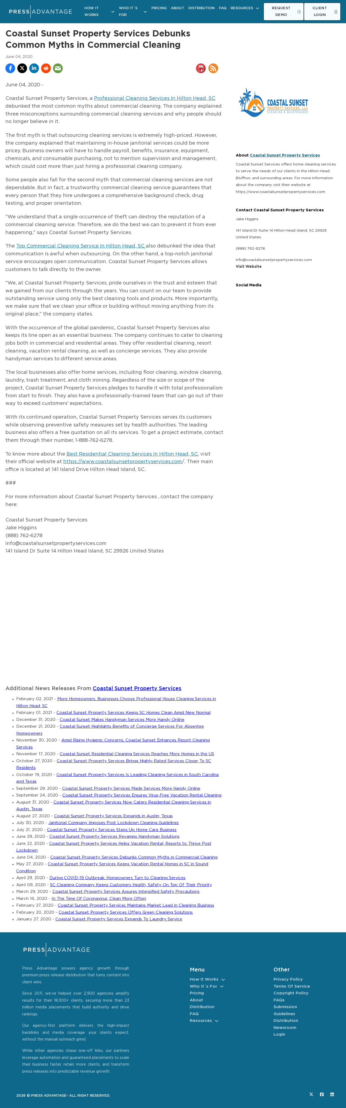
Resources (242, 8)
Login (279, 1034)
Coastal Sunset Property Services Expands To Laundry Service (118, 919)
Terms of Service (292, 986)
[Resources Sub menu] (257, 8)
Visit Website (249, 266)
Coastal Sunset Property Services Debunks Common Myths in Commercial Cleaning (134, 857)
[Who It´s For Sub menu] (145, 11)
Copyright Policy (291, 993)
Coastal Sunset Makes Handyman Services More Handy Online (122, 719)
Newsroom (285, 1027)
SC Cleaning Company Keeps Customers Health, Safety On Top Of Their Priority (131, 885)
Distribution (201, 8)
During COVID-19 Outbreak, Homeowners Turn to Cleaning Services (117, 878)
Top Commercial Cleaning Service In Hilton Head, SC (81, 246)
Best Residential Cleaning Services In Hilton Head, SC (132, 454)
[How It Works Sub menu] (113, 11)
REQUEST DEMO (281, 12)
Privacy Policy (288, 979)
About (177, 8)
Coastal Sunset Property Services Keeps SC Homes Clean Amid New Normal (133, 712)
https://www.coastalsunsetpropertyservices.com (122, 462)
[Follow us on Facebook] (322, 1094)
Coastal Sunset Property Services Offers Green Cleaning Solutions (126, 912)
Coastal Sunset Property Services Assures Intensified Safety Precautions (125, 891)
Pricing (159, 8)
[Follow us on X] (311, 1094)
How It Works (91, 12)
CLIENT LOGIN (319, 12)
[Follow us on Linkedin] (332, 1094)
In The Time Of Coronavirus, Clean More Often (99, 898)
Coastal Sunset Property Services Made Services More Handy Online (131, 788)
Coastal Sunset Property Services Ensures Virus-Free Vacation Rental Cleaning (141, 795)
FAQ (222, 8)
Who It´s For (128, 12)
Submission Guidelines (285, 1010)
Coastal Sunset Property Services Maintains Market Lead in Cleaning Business (136, 905)
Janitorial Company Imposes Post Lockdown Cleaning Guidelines (113, 823)
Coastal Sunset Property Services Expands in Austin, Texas (113, 816)
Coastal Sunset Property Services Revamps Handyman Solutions (114, 836)
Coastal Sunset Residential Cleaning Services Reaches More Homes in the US (137, 754)
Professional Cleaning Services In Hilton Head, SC (154, 98)
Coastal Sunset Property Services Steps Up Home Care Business (112, 830)
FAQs (279, 1000)
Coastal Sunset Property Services (137, 688)
